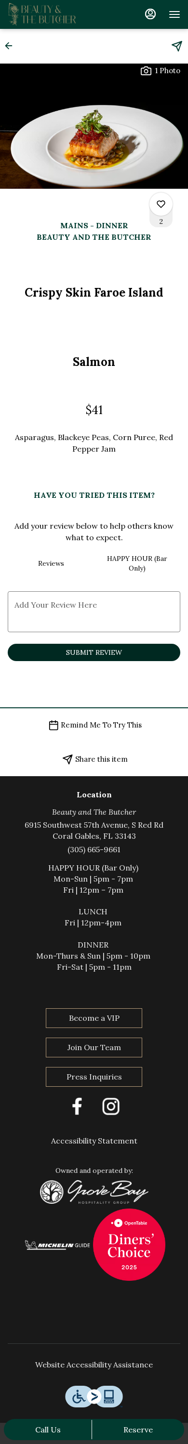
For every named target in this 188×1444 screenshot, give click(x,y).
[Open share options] (177, 46)
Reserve (138, 1429)
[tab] (51, 563)
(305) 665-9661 (94, 849)
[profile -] (150, 14)
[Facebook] (77, 1105)
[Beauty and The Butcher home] (51, 14)
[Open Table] (129, 1244)
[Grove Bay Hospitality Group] (94, 1191)
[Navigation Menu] (174, 14)
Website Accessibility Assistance (94, 1364)
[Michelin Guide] (58, 1244)
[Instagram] (111, 1105)
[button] (11, 46)
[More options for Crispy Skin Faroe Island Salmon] (161, 204)
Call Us (48, 1429)
